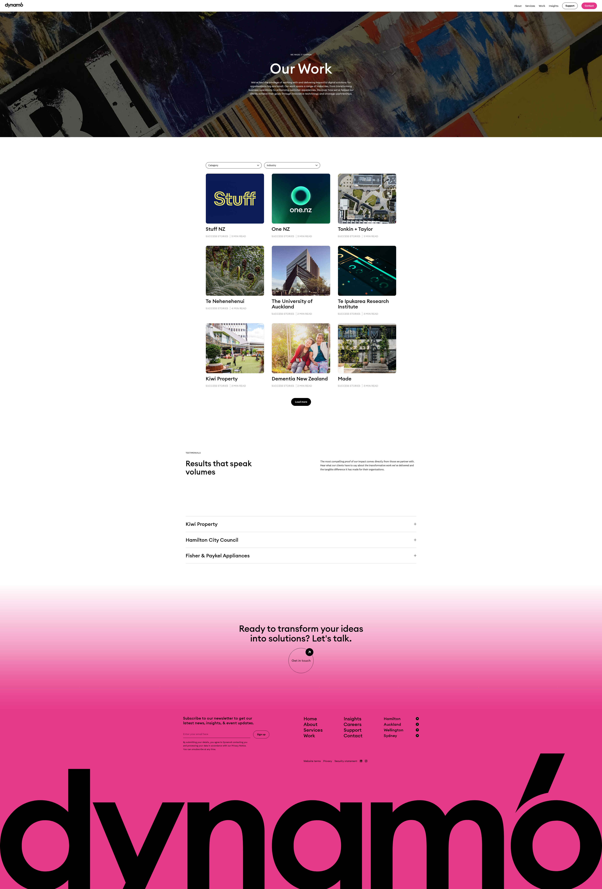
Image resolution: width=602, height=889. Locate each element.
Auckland (392, 724)
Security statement (346, 761)
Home (310, 719)
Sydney (390, 735)
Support (353, 730)
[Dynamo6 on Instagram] (366, 761)
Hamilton (392, 718)
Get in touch (301, 660)
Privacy (327, 761)
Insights (553, 5)
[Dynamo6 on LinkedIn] (361, 761)
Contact (353, 736)
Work (542, 5)
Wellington (393, 730)
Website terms (312, 761)
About (518, 5)
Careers (353, 724)
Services (530, 5)
